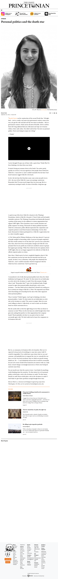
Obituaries (15, 563)
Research (15, 560)
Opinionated (37, 549)
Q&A (14, 556)
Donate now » (43, 272)
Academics (15, 561)
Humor (42, 548)
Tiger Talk (36, 547)
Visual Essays (28, 562)
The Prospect (36, 554)
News (14, 544)
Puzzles (43, 546)
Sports (28, 544)
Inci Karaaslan (44, 109)
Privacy (42, 567)
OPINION (3, 18)
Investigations (30, 559)
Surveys (22, 568)
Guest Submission (22, 557)
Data (21, 567)
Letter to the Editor (22, 550)
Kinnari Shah (4, 113)
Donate (8, 562)
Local (14, 553)
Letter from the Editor (22, 554)
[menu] (56, 10)
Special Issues (36, 566)
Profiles (29, 556)
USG (14, 558)
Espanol (43, 549)
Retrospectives (30, 558)
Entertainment (37, 558)
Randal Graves (13, 118)
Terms (42, 568)
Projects (36, 562)
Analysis (15, 564)
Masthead (43, 551)
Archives (43, 544)
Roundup (36, 546)
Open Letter (21, 562)
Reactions (22, 565)
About (42, 555)
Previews (29, 549)
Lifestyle (36, 559)
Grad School (14, 551)
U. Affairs (15, 546)
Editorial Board (22, 560)
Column (22, 548)
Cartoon (29, 564)
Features (29, 555)
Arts (35, 556)
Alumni (14, 554)
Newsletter (36, 564)
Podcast (36, 544)
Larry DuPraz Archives (43, 560)
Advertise (43, 557)
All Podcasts (36, 551)
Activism (15, 557)
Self (35, 560)
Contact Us (43, 553)
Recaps (29, 547)
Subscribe (8, 559)
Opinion (22, 546)
